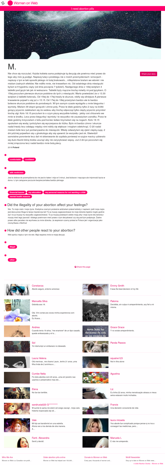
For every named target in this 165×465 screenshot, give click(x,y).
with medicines (16, 172)
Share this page (83, 266)
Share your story (149, 73)
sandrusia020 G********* (45, 404)
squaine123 (116, 358)
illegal (12, 246)
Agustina (115, 373)
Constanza (37, 285)
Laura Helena (39, 358)
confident (29, 159)
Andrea (36, 327)
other (12, 259)
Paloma (114, 301)
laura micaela (117, 420)
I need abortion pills (82, 8)
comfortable (15, 159)
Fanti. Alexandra (40, 437)
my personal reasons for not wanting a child (65, 192)
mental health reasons (20, 196)
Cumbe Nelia (39, 373)
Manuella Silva (39, 301)
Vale (34, 420)
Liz (111, 389)
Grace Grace (117, 327)
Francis (114, 404)
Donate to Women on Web (95, 457)
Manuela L (116, 437)
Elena (35, 389)
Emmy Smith (117, 285)
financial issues (17, 192)
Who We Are (7, 457)
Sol (33, 342)
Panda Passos (118, 342)
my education (35, 192)
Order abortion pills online (54, 457)
